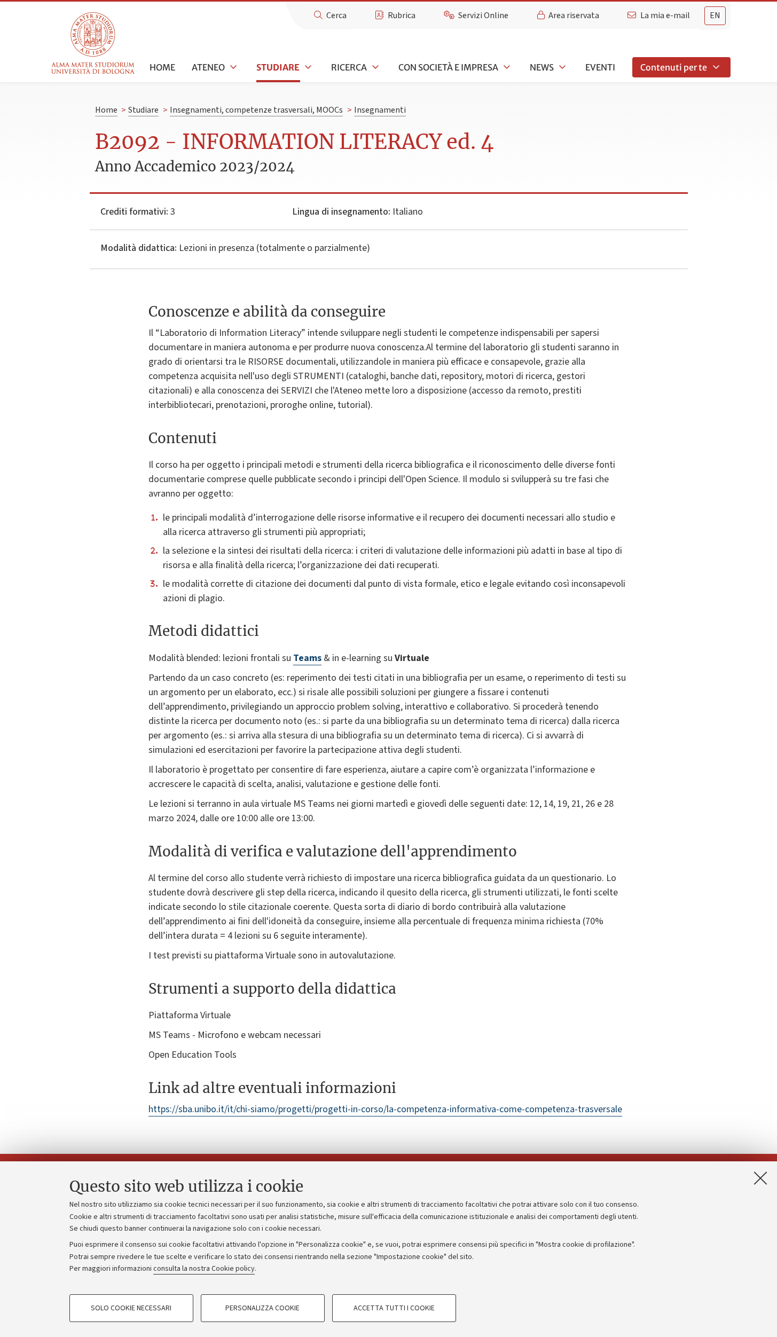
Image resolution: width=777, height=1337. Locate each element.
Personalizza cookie (262, 1308)
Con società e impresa (448, 67)
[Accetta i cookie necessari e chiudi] (760, 1177)
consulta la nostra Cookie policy (204, 1268)
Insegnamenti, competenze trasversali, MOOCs (256, 110)
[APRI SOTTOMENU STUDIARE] (307, 67)
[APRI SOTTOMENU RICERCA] (374, 67)
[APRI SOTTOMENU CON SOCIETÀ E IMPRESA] (505, 67)
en (715, 15)
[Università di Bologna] (93, 43)
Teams (307, 658)
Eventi (600, 67)
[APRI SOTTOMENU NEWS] (561, 67)
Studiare (278, 67)
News (542, 67)
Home (162, 67)
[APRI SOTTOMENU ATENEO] (232, 67)
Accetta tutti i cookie (394, 1308)
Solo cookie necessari (131, 1308)
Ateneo (208, 67)
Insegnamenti (380, 110)
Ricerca (349, 67)
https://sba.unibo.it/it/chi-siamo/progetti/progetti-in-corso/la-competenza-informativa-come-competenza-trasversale (385, 1109)
